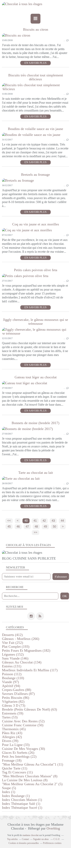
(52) (23, 721)
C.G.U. (56, 839)
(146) (15, 658)
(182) (26, 650)
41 (35, 520)
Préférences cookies (52, 843)
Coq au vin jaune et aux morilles (35, 224)
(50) (22, 725)
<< (9, 520)
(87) (18, 694)
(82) (13, 701)
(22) (19, 756)
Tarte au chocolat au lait (35, 473)
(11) (32, 764)
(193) (15, 647)
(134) (21, 662)
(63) (29, 709)
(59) (12, 713)
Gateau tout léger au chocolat (36, 377)
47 (27, 526)
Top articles (12, 839)
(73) (13, 705)
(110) (13, 678)
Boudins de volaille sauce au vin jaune (35, 129)
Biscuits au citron (35, 29)
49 (45, 526)
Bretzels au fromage (35, 175)
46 (18, 526)
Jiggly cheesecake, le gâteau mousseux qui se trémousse (35, 322)
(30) (23, 749)
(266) (20, 639)
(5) (32, 784)
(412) (12, 635)
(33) (16, 745)
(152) (13, 654)
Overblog (53, 828)
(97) (10, 682)
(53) (10, 717)
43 (53, 520)
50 (54, 526)
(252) (12, 643)
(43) (12, 733)
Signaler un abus (41, 839)
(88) (16, 690)
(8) (29, 776)
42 (44, 520)
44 (62, 520)
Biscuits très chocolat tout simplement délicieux (35, 77)
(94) (11, 686)
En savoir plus (35, 62)
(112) (11, 674)
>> (35, 532)
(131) (11, 666)
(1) (8, 792)
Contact (25, 839)
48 (36, 526)
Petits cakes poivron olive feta (35, 270)
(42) (12, 737)
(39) (10, 741)
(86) (15, 698)
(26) (18, 753)
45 (9, 526)
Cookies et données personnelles (23, 843)
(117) (30, 670)
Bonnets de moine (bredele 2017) (35, 423)
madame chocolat (30, 835)
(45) (14, 729)
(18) (11, 760)
